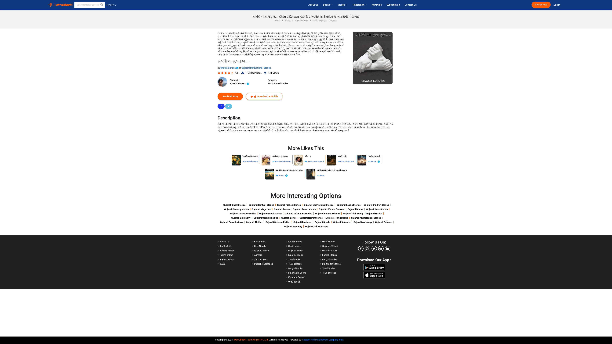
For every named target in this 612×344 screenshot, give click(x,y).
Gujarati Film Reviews (337, 218)
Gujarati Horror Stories (311, 218)
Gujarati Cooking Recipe (266, 218)
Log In (557, 5)
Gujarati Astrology (362, 222)
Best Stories (260, 241)
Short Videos (260, 259)
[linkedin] (387, 248)
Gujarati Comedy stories (236, 209)
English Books (295, 241)
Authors (258, 255)
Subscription (393, 5)
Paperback (359, 5)
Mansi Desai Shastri (283, 161)
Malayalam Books (297, 273)
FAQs (222, 264)
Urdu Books (294, 281)
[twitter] (374, 248)
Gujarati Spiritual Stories (261, 205)
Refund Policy (227, 259)
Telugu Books (295, 264)
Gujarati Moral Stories (270, 213)
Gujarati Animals (341, 222)
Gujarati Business (302, 222)
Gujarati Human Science (327, 213)
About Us (313, 5)
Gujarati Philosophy (353, 213)
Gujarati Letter (288, 218)
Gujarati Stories (330, 246)
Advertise (377, 5)
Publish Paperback (263, 264)
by (244, 161)
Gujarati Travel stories (304, 209)
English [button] (110, 5)
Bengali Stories (329, 259)
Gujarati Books (295, 250)
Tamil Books (294, 259)
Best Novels (260, 246)
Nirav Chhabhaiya (347, 161)
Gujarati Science (383, 222)
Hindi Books (294, 246)
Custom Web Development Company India (323, 339)
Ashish (374, 161)
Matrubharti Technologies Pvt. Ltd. (251, 339)
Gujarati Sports (322, 222)
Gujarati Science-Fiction (278, 222)
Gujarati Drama (355, 209)
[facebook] (361, 248)
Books (327, 5)
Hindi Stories (328, 241)
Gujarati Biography (240, 218)
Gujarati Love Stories (377, 209)
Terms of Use (226, 255)
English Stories (329, 255)
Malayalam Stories (331, 264)
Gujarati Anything (293, 226)
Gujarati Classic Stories (349, 205)
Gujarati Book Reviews (231, 222)
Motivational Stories (278, 83)
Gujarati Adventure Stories (298, 213)
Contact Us (411, 5)
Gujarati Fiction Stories (289, 205)
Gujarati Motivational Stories (256, 68)
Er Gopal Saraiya (251, 161)
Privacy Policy (227, 250)
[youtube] (381, 248)
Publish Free (541, 4)
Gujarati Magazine (261, 209)
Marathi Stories (329, 250)
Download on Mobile (267, 96)
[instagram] (367, 248)
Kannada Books (296, 277)
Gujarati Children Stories (376, 205)
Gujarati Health (374, 213)
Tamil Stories (328, 268)
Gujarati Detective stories (243, 213)
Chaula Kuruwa (228, 68)
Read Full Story (230, 96)
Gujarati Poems (282, 209)
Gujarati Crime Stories (316, 226)
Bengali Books (295, 268)
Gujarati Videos (261, 250)
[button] (102, 5)
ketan (322, 175)
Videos (342, 5)
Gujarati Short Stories (234, 205)
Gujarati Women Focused (331, 209)
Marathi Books (295, 255)
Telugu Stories (329, 273)
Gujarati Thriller (254, 222)
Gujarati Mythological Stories (366, 218)
